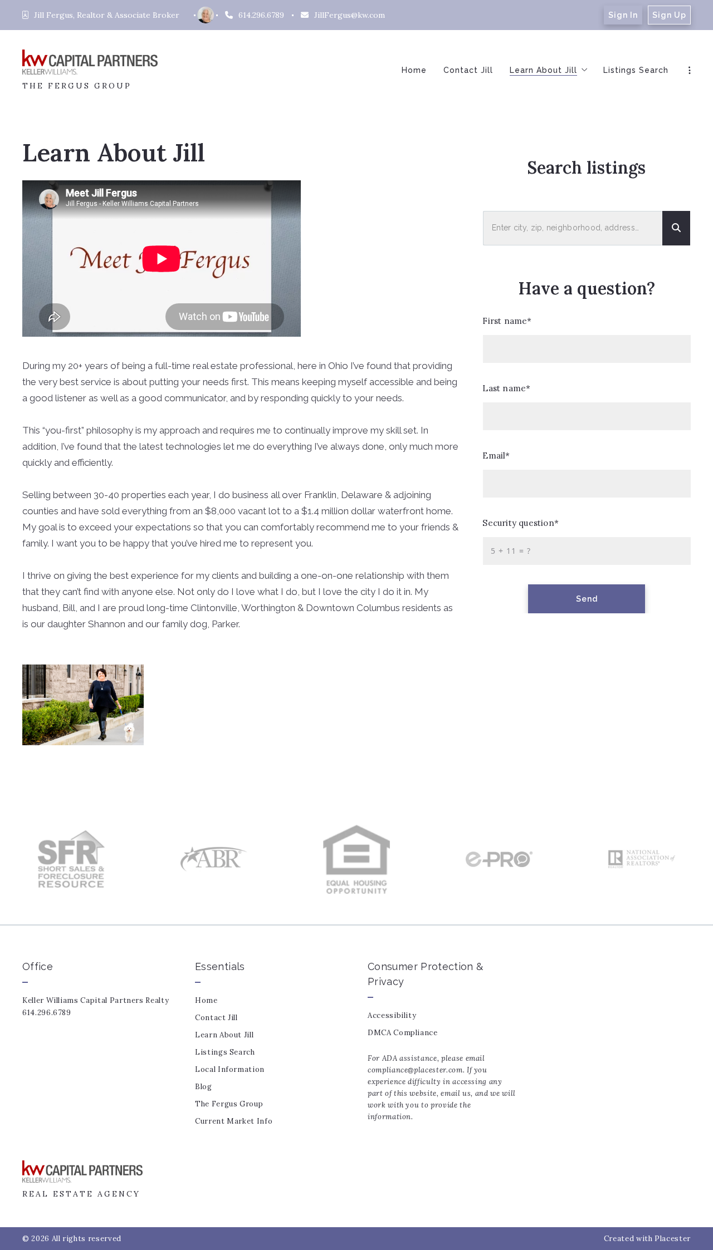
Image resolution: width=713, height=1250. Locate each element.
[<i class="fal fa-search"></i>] (676, 228)
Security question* (521, 523)
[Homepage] (90, 62)
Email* (496, 455)
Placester (673, 1238)
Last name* (507, 388)
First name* (507, 321)
